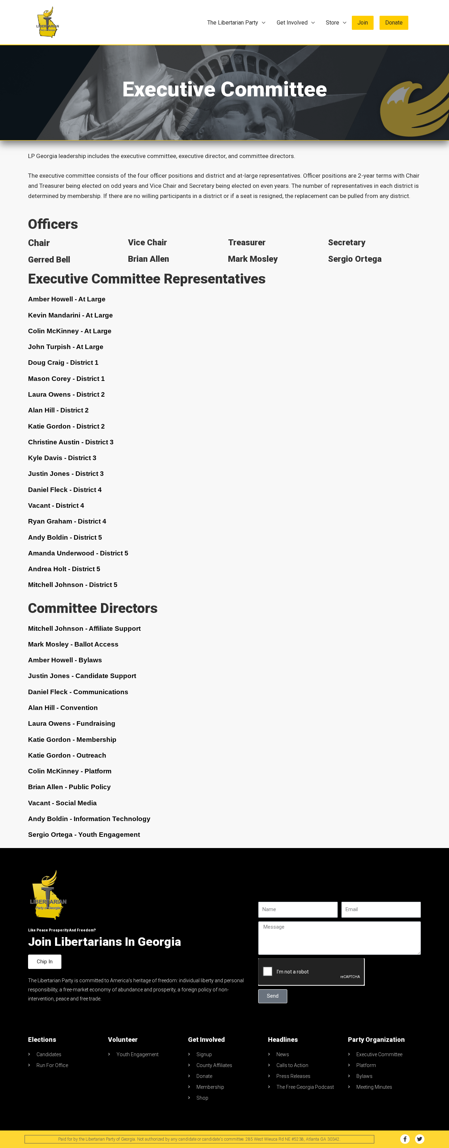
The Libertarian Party (232, 22)
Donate (394, 22)
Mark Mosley (252, 259)
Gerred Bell (49, 260)
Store (332, 22)
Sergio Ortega (355, 259)
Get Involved (292, 22)
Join (362, 22)
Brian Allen (148, 259)
